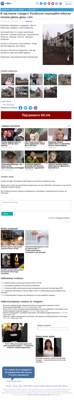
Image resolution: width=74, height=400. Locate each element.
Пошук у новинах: (44, 325)
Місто (21, 10)
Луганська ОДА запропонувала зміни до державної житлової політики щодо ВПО (34, 288)
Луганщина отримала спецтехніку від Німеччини (22, 285)
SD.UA (26, 386)
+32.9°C (68, 4)
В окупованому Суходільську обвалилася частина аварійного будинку (30, 295)
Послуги (15, 386)
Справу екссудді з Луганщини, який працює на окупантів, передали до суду (27, 181)
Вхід (20, 386)
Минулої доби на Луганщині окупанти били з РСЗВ (23, 283)
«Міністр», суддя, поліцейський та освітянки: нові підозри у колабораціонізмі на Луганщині (35, 316)
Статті (14, 10)
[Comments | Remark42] (36, 211)
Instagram (42, 386)
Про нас (31, 10)
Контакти (9, 386)
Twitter (60, 386)
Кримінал (29, 21)
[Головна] (5, 2)
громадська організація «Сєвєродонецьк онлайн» (38, 394)
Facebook (36, 386)
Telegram (48, 386)
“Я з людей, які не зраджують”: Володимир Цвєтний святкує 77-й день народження (18, 372)
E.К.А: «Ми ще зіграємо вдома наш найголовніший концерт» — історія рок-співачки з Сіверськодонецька (18, 345)
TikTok (64, 386)
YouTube (54, 386)
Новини (5, 10)
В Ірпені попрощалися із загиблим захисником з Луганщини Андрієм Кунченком (31, 313)
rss (67, 386)
